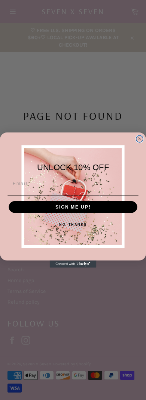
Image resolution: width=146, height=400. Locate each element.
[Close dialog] (139, 139)
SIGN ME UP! (73, 206)
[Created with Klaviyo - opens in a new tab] (73, 264)
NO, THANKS (73, 224)
